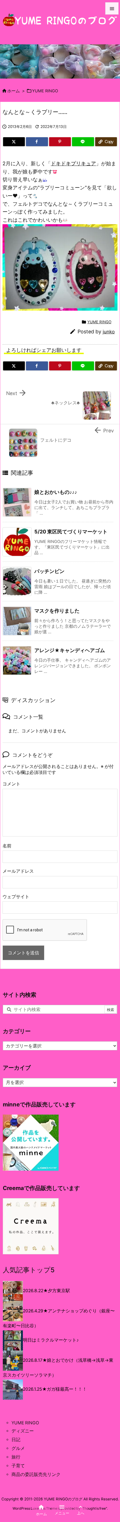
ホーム (13, 90)
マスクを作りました (57, 611)
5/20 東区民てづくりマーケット (70, 532)
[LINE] (83, 141)
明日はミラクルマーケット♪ (51, 1340)
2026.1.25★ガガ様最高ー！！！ (55, 1389)
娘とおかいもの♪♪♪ (55, 492)
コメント (11, 784)
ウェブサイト (16, 896)
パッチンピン (49, 571)
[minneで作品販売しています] (31, 1142)
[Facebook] (37, 141)
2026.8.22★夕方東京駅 (46, 1291)
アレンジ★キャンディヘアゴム (69, 650)
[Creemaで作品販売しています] (31, 1225)
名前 (7, 846)
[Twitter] (14, 141)
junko (109, 331)
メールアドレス (18, 871)
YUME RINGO (45, 90)
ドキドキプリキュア (73, 163)
